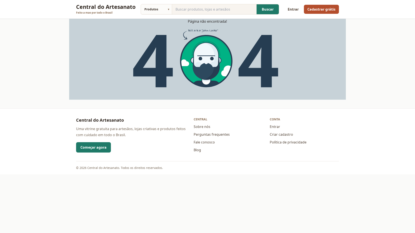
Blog (197, 150)
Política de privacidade (288, 142)
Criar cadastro (281, 134)
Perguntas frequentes (212, 134)
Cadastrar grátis (321, 9)
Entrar (293, 9)
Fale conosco (204, 142)
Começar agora (93, 147)
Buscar (268, 9)
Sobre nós (202, 126)
